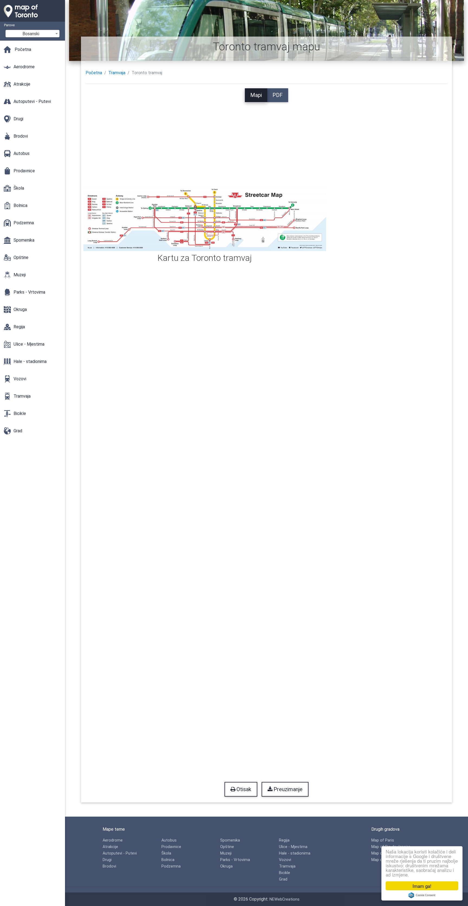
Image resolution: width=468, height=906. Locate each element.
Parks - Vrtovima (235, 860)
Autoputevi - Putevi (120, 853)
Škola (166, 853)
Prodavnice (171, 847)
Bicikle (284, 873)
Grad (283, 879)
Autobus (169, 840)
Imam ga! (421, 885)
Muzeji (226, 853)
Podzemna (171, 866)
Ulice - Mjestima (293, 847)
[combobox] (32, 33)
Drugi (107, 860)
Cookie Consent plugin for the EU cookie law (421, 895)
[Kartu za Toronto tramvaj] (204, 217)
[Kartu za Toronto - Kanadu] (32, 19)
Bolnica (167, 860)
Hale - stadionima (294, 853)
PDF (277, 95)
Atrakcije (110, 847)
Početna (94, 72)
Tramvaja (116, 72)
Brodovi (109, 866)
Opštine (227, 847)
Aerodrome (113, 840)
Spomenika (230, 840)
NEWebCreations (284, 899)
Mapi (256, 95)
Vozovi (285, 860)
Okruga (226, 866)
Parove (9, 25)
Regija (284, 840)
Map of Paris (382, 840)
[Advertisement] (266, 140)
